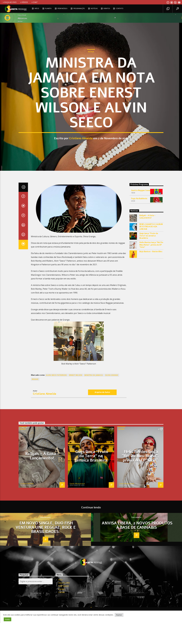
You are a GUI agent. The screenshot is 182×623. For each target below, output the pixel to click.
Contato (119, 8)
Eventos (107, 8)
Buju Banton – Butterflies (150, 251)
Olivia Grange (111, 375)
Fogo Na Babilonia (139, 198)
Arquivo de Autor (102, 392)
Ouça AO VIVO (10, 2)
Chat (35, 2)
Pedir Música (62, 8)
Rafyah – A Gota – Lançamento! (147, 216)
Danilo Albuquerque (77, 483)
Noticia (91, 52)
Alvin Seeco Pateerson (56, 375)
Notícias (94, 8)
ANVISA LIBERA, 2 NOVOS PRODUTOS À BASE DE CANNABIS (137, 525)
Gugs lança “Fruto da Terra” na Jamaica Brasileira (148, 235)
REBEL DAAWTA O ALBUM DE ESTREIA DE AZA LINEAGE (151, 226)
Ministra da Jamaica (94, 375)
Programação (79, 8)
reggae (35, 379)
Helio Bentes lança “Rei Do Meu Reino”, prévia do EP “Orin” (151, 244)
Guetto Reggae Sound (141, 190)
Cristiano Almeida (80, 138)
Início (37, 8)
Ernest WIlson (75, 375)
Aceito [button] (7, 619)
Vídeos (25, 2)
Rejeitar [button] (119, 615)
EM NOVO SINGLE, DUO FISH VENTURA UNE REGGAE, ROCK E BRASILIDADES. (45, 527)
